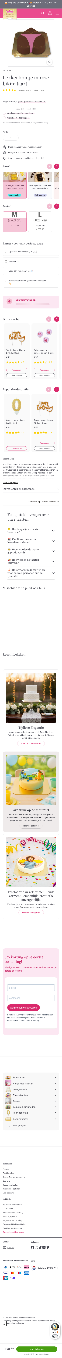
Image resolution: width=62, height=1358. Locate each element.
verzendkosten (44, 1354)
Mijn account (8, 1193)
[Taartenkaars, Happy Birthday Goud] (16, 345)
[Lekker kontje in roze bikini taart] (15, 616)
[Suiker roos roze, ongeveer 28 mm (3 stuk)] (44, 345)
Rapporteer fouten (10, 1185)
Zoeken (6, 1169)
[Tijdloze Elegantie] (31, 698)
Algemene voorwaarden (13, 1204)
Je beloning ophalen (11, 1189)
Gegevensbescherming (12, 1220)
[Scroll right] (56, 319)
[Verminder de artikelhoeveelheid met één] (5, 138)
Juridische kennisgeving (13, 1212)
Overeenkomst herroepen (13, 1232)
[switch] (55, 1336)
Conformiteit (8, 1208)
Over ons (6, 1181)
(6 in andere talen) (36, 90)
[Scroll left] (48, 319)
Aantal (5, 132)
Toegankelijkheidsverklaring (14, 1224)
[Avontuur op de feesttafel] (31, 780)
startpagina (7, 70)
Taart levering (8, 1173)
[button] (4, 1323)
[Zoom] (49, 62)
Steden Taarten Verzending (14, 1177)
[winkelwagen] (50, 13)
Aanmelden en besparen (23, 1007)
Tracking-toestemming (12, 1228)
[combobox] (43, 501)
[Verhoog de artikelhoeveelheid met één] (16, 138)
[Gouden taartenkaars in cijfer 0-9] (16, 416)
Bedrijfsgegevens (10, 1216)
